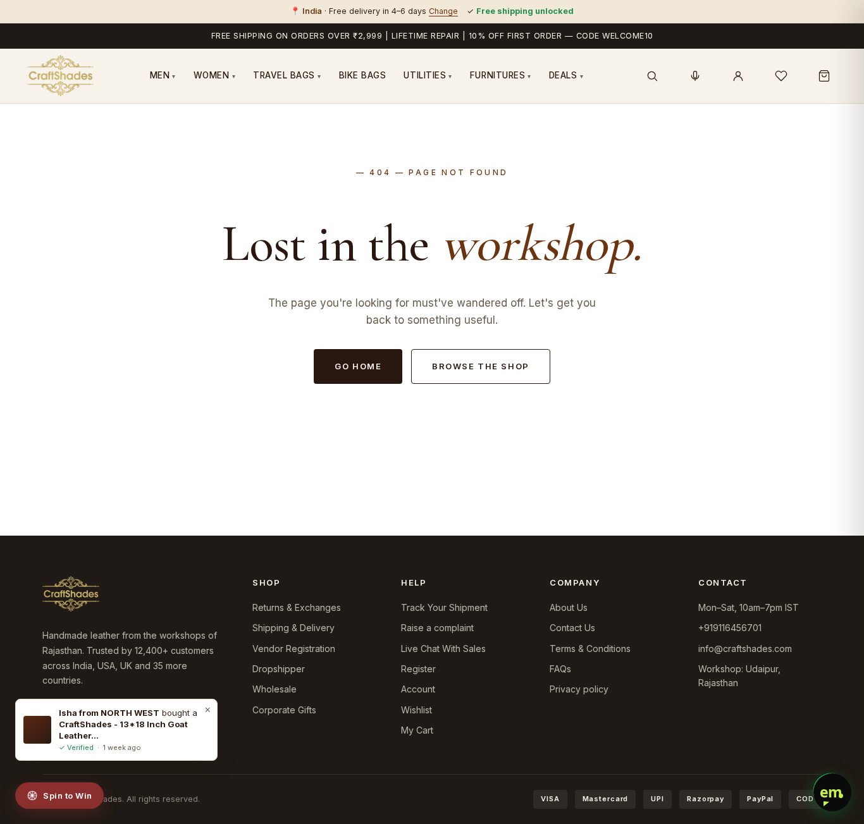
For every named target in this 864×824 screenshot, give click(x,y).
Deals (566, 75)
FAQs (560, 668)
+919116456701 (730, 627)
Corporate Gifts (284, 709)
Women (214, 75)
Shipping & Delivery (293, 627)
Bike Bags (362, 75)
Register (418, 668)
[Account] (738, 76)
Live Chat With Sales (443, 648)
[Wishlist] (781, 76)
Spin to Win (67, 795)
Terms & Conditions (590, 648)
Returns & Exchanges (296, 607)
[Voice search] (695, 76)
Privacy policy (579, 689)
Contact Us (572, 627)
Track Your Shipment (444, 607)
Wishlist (416, 709)
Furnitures (500, 75)
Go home (358, 366)
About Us (569, 607)
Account (418, 689)
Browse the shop (480, 366)
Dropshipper (278, 668)
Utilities (428, 75)
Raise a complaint (437, 627)
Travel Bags (287, 75)
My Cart (417, 730)
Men (163, 75)
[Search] (652, 76)
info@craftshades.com (745, 648)
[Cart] (824, 76)
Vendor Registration (293, 648)
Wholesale (274, 689)
